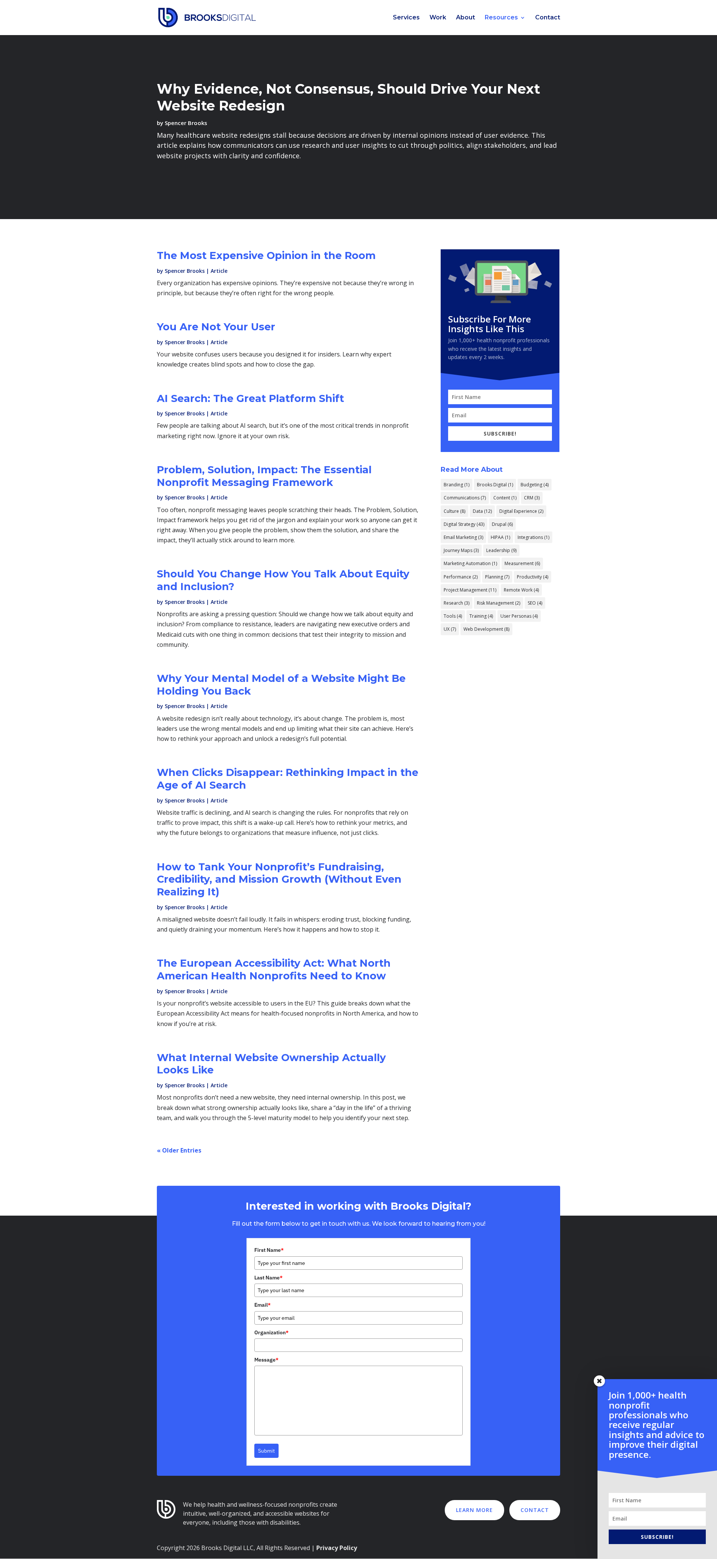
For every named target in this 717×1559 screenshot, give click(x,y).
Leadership (501, 550)
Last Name (268, 1277)
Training (481, 616)
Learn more (474, 1509)
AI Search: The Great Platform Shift (250, 398)
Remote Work (521, 590)
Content (504, 498)
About (465, 18)
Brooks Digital (495, 484)
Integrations (533, 537)
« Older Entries (179, 1150)
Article (219, 270)
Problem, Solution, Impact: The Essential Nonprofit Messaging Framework (264, 476)
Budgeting (535, 484)
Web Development (486, 629)
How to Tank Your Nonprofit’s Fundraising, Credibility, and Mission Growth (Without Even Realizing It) (279, 879)
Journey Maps (461, 550)
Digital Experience (521, 511)
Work (437, 18)
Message (266, 1359)
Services (406, 18)
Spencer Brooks (186, 123)
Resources (501, 18)
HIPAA (500, 537)
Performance (461, 577)
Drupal (502, 524)
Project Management (470, 590)
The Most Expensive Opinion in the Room (266, 255)
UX (450, 629)
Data (482, 511)
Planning (497, 577)
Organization (271, 1332)
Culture (454, 511)
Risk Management (498, 603)
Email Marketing (463, 537)
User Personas (519, 616)
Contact (547, 18)
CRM (532, 498)
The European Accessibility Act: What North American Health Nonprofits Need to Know (274, 969)
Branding (456, 484)
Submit (266, 1450)
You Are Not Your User (216, 327)
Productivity (532, 577)
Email (262, 1304)
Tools (453, 616)
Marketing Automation (470, 563)
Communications (465, 498)
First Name (269, 1250)
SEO (535, 603)
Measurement (522, 563)
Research (456, 603)
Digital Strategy (464, 524)
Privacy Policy (336, 1548)
